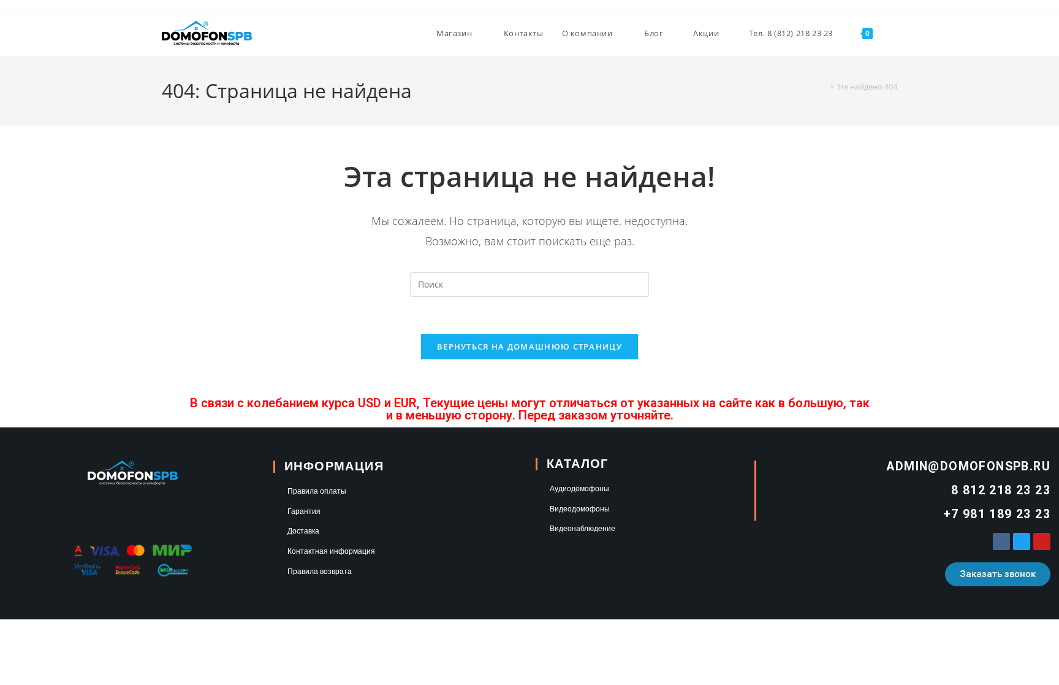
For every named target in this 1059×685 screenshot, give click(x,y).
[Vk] (1001, 541)
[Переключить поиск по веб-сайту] (894, 33)
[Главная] (823, 86)
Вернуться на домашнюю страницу (529, 346)
